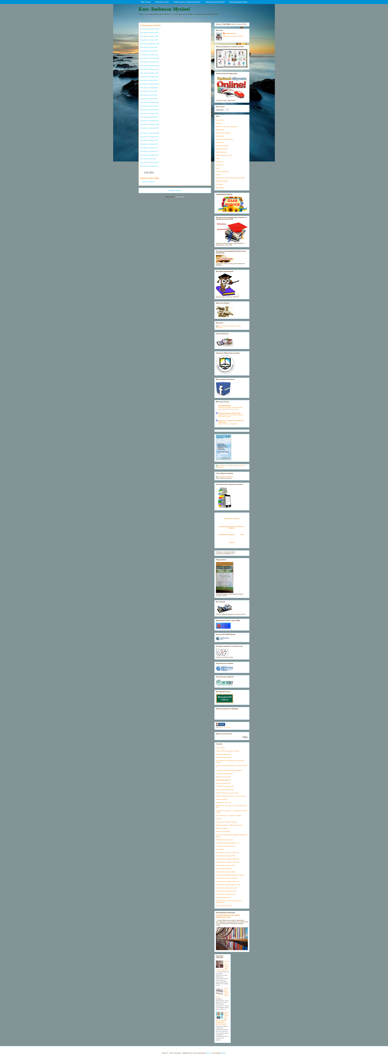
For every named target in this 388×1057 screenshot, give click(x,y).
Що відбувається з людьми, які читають (229, 815)
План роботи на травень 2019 (149, 76)
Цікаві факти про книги (223, 802)
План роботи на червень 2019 (149, 73)
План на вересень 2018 (224, 905)
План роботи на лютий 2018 (149, 98)
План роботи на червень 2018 (149, 113)
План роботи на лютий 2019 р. (149, 87)
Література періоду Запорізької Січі (227, 843)
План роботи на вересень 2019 (149, 65)
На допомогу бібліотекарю (224, 139)
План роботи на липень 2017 (149, 147)
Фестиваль (219, 184)
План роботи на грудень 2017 (149, 166)
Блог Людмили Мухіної (164, 8)
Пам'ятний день (221, 152)
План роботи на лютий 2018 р (226, 872)
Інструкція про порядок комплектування (229, 770)
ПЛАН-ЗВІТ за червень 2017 (225, 786)
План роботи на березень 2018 (149, 102)
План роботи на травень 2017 (149, 140)
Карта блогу (220, 849)
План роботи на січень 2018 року (227, 878)
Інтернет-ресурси (221, 799)
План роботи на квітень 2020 (149, 40)
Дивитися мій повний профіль (233, 36)
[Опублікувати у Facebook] (151, 172)
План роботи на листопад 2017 (149, 162)
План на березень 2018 (224, 868)
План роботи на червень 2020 (149, 32)
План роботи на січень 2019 (149, 91)
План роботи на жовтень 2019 (149, 62)
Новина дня (220, 142)
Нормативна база (222, 149)
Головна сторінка (174, 190)
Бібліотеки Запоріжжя (223, 831)
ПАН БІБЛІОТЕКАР (224, 406)
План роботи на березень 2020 (149, 43)
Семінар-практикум (222, 171)
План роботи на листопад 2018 (149, 133)
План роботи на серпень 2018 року (227, 852)
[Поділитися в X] (149, 172)
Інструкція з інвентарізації (224, 773)
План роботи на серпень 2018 (149, 120)
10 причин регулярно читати (225, 846)
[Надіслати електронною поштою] (145, 172)
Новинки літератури (222, 145)
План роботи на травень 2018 (149, 109)
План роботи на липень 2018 (149, 117)
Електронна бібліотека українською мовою (230, 875)
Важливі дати (220, 120)
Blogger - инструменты (225, 727)
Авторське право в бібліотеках (229, 413)
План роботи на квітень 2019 (149, 80)
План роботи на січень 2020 (148, 51)
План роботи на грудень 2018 (149, 136)
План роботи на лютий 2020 (148, 47)
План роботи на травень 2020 (149, 36)
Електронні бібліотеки (223, 897)
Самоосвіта (220, 165)
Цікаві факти (220, 187)
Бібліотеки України (222, 828)
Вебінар (218, 123)
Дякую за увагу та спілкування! (227, 424)
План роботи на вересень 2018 (149, 124)
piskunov (208, 1053)
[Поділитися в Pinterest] (153, 172)
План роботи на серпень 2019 (149, 69)
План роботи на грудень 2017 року (227, 881)
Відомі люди (220, 129)
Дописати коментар (148, 181)
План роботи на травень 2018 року (227, 862)
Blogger (223, 1053)
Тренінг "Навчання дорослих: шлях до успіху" (231, 796)
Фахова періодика (222, 181)
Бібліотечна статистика (223, 777)
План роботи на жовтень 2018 (149, 128)
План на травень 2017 (223, 783)
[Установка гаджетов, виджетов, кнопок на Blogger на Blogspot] (220, 725)
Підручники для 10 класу (224, 155)
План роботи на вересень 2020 (149, 29)
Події (217, 158)
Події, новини (220, 748)
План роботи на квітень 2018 (149, 106)
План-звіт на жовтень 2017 (148, 158)
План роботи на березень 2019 (149, 84)
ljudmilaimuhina (230, 33)
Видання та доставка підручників (227, 126)
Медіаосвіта (220, 136)
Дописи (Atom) (180, 197)
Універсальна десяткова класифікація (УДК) (230, 178)
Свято (218, 168)
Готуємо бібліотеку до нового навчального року (228, 916)
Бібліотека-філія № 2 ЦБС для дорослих (229, 825)
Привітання (219, 162)
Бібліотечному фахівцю (223, 757)
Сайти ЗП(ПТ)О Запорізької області (227, 751)
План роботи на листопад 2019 (149, 58)
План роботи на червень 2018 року (227, 859)
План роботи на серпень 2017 (149, 151)
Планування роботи (223, 780)
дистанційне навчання (223, 133)
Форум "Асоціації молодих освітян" (227, 793)
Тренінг (218, 174)
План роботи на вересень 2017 (149, 155)
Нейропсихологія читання (224, 839)
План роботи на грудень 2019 (149, 54)
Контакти (219, 818)
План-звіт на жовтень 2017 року (226, 888)
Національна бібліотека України (226, 822)
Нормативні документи (223, 754)
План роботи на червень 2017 (150, 144)
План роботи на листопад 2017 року (228, 884)
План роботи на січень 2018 (149, 95)
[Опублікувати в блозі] (147, 172)
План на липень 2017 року (225, 789)
